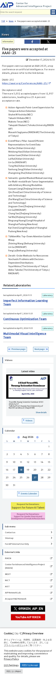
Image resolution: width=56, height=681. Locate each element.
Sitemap (9, 538)
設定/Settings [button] (11, 665)
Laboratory (47, 295)
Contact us (10, 532)
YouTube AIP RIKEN (28, 617)
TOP (3, 21)
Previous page (19, 349)
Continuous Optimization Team (25, 319)
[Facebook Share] (32, 42)
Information (8, 42)
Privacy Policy (11, 659)
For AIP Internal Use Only (17, 544)
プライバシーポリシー (15, 645)
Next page (40, 349)
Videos (29, 420)
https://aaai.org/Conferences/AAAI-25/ (25, 83)
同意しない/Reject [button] (14, 671)
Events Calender (29, 493)
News (11, 21)
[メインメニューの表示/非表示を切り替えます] (53, 12)
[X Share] (48, 41)
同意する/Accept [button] (30, 665)
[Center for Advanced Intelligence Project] (28, 5)
